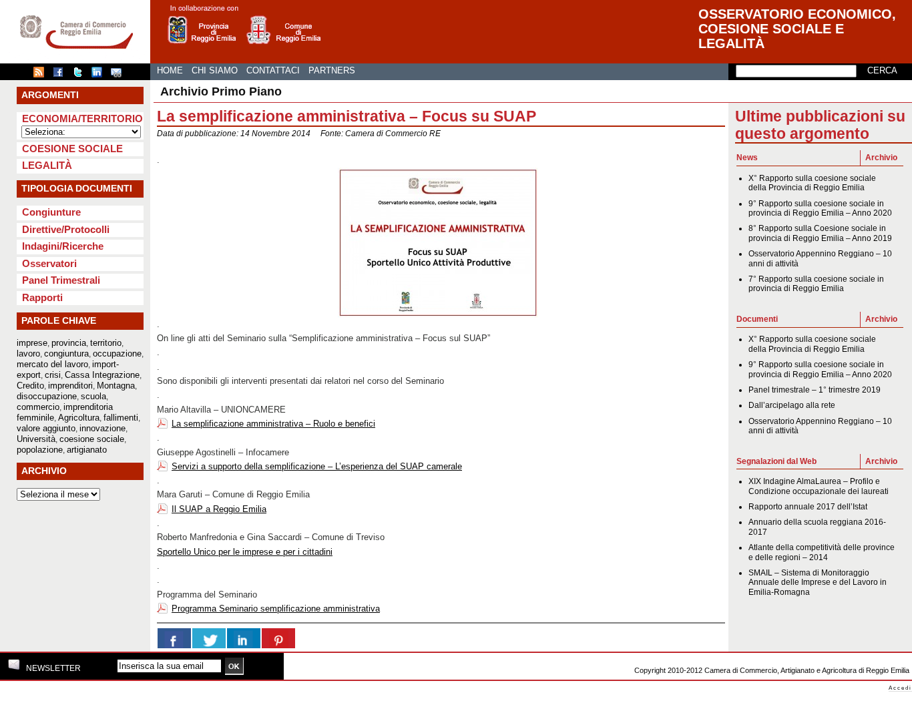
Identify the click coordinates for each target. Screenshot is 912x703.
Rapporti (42, 297)
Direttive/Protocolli (65, 229)
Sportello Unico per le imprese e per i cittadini (244, 552)
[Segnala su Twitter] (80, 74)
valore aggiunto (46, 428)
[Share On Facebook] (174, 638)
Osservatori (49, 263)
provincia (68, 343)
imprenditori (70, 386)
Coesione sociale (72, 148)
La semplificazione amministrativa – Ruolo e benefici (273, 424)
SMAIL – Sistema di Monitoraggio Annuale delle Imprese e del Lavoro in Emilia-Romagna (817, 582)
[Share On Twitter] (209, 638)
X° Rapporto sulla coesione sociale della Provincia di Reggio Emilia (812, 183)
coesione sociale (91, 439)
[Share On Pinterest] (278, 638)
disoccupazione (47, 396)
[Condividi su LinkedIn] (100, 74)
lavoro (28, 353)
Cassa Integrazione (102, 375)
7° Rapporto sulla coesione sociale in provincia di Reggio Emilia (816, 283)
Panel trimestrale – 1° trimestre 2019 (814, 390)
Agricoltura (78, 418)
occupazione (117, 353)
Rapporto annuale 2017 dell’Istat (807, 506)
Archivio (881, 157)
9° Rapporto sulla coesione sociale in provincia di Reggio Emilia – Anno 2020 (820, 208)
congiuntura (66, 353)
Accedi (900, 688)
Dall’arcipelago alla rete (791, 405)
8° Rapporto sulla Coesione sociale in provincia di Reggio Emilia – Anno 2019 (820, 233)
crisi (53, 375)
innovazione (102, 428)
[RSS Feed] (42, 74)
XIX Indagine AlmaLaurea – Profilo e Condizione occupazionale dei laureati (818, 486)
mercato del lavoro (52, 364)
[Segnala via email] (119, 74)
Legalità (47, 165)
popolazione (40, 450)
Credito (30, 386)
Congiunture (51, 212)
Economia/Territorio (82, 118)
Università (36, 439)
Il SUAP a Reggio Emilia (219, 509)
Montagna (116, 386)
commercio (38, 407)
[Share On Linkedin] (243, 638)
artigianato (87, 450)
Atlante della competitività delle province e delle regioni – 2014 (821, 552)
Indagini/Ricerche (62, 246)
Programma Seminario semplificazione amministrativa (276, 609)
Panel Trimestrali (61, 280)
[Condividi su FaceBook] (61, 74)
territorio (106, 343)
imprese (32, 343)
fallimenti (120, 418)
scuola (93, 396)
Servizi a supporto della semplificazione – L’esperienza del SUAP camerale (317, 466)
